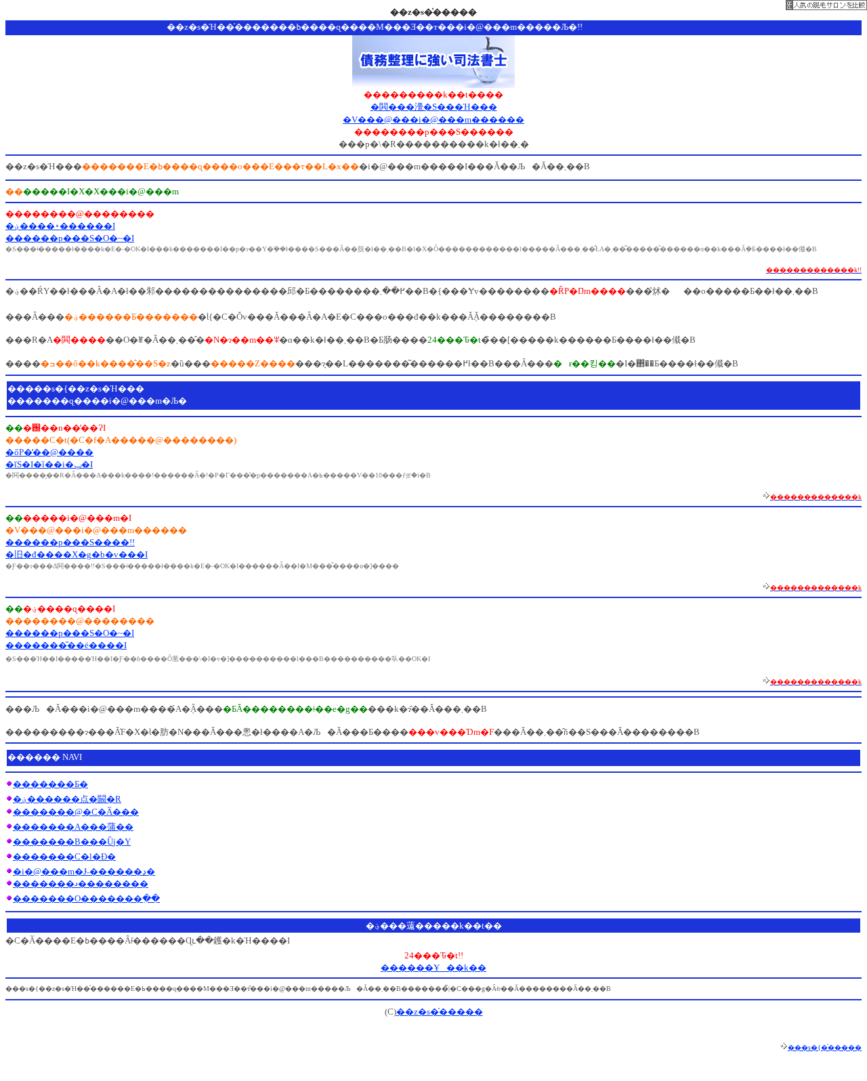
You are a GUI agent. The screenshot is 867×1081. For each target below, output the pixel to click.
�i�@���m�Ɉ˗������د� (84, 871)
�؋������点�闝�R (67, 799)
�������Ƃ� (50, 784)
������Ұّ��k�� (433, 967)
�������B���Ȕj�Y (72, 841)
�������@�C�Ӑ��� (76, 812)
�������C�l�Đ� (64, 856)
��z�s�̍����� (439, 1011)
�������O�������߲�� (86, 898)
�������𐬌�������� (80, 883)
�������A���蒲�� (73, 827)
